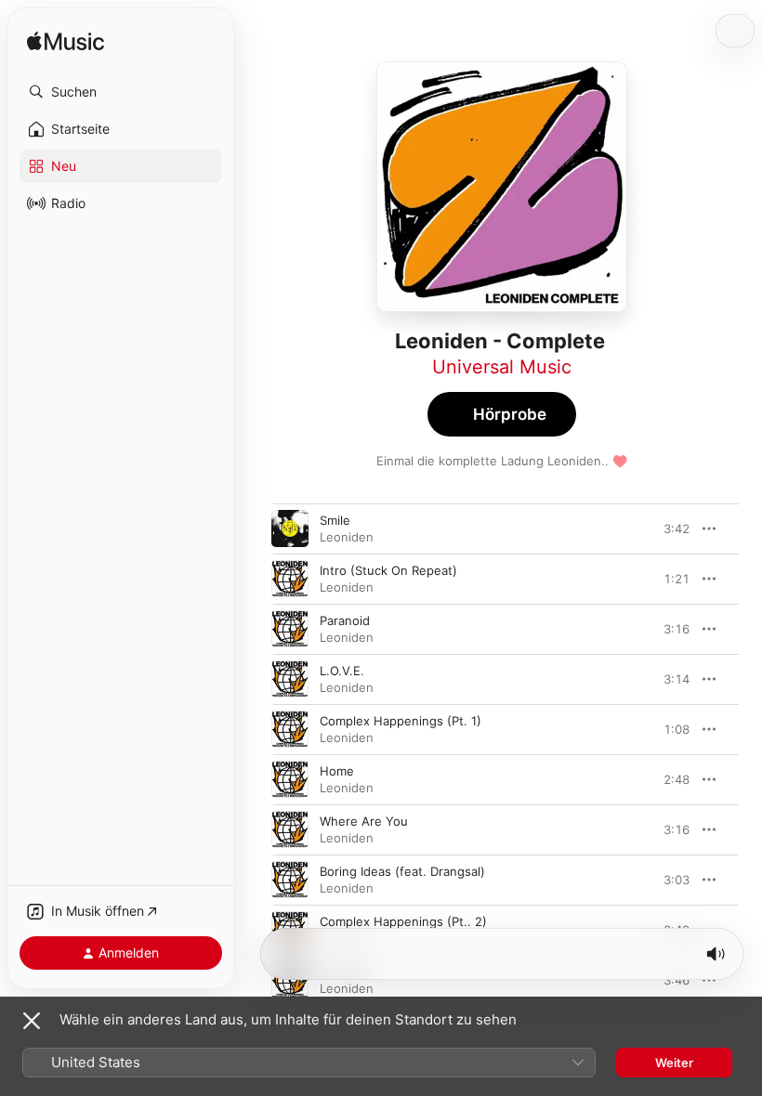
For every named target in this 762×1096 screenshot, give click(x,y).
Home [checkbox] (337, 770)
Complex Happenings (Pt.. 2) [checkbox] (403, 921)
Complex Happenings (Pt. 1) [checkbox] (400, 720)
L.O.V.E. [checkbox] (342, 670)
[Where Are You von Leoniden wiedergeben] (290, 829)
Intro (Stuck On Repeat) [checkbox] (388, 570)
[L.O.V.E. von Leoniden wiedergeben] (290, 679)
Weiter (674, 1062)
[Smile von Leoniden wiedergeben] (290, 528)
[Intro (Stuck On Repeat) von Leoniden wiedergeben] (290, 578)
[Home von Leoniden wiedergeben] (290, 779)
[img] (65, 42)
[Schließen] (31, 1020)
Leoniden (347, 536)
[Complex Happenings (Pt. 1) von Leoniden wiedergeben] (290, 729)
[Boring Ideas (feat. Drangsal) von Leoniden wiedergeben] (290, 879)
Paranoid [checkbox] (345, 620)
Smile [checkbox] (335, 520)
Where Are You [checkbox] (364, 821)
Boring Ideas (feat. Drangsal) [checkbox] (402, 871)
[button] (120, 92)
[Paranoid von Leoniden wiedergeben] (290, 628)
